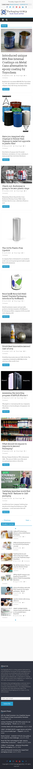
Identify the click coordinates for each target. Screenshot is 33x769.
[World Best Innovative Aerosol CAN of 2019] (16, 324)
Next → (28, 520)
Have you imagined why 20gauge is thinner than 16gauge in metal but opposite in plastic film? (16, 140)
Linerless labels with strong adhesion (12, 726)
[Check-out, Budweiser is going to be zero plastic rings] (16, 167)
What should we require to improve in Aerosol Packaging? (14, 446)
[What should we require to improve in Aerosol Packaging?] (16, 419)
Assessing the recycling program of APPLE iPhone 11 (15, 394)
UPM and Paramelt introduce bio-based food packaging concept (21, 544)
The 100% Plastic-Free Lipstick (12, 249)
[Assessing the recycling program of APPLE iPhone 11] (16, 372)
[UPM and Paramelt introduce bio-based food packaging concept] (6, 542)
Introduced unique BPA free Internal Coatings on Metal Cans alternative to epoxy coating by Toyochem (14, 64)
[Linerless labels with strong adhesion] (6, 599)
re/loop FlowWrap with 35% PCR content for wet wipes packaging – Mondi (21, 589)
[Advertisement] (16, 643)
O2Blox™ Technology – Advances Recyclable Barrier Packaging (21, 533)
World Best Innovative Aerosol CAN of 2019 (16, 347)
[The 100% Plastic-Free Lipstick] (16, 214)
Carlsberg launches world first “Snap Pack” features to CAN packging (16, 493)
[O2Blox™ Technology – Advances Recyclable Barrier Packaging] (6, 531)
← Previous (6, 520)
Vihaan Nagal (19, 75)
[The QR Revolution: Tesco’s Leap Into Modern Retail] (6, 565)
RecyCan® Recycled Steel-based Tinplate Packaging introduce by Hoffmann (14, 296)
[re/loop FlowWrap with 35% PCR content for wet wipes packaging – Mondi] (6, 587)
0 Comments (26, 561)
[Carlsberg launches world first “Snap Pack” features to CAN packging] (16, 472)
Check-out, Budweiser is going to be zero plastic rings (15, 187)
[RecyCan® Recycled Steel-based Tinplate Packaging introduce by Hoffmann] (16, 274)
